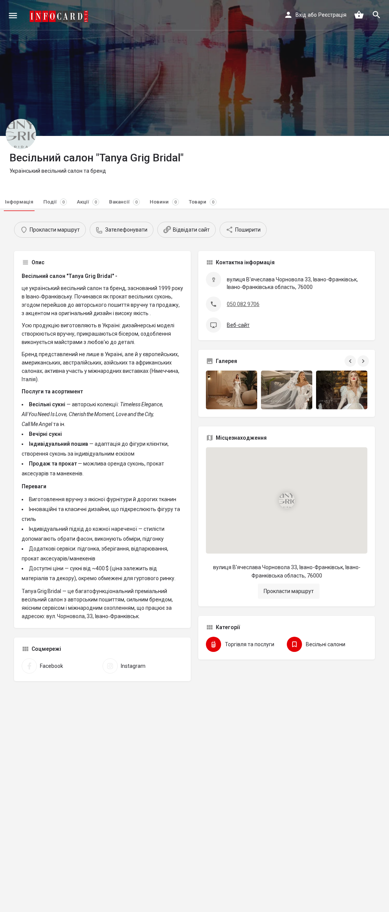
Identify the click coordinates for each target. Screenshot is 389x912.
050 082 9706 (243, 304)
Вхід (301, 15)
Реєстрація (332, 15)
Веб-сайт (238, 325)
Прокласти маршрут (289, 591)
